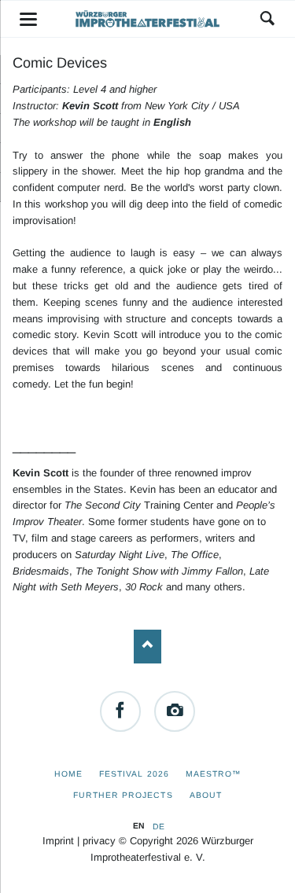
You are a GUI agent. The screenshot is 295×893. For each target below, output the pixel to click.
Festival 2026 (134, 774)
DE (158, 825)
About (206, 795)
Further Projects (123, 795)
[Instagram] (174, 711)
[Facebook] (120, 711)
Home (68, 774)
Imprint (58, 841)
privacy (99, 841)
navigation (28, 19)
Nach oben (147, 646)
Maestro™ (213, 774)
